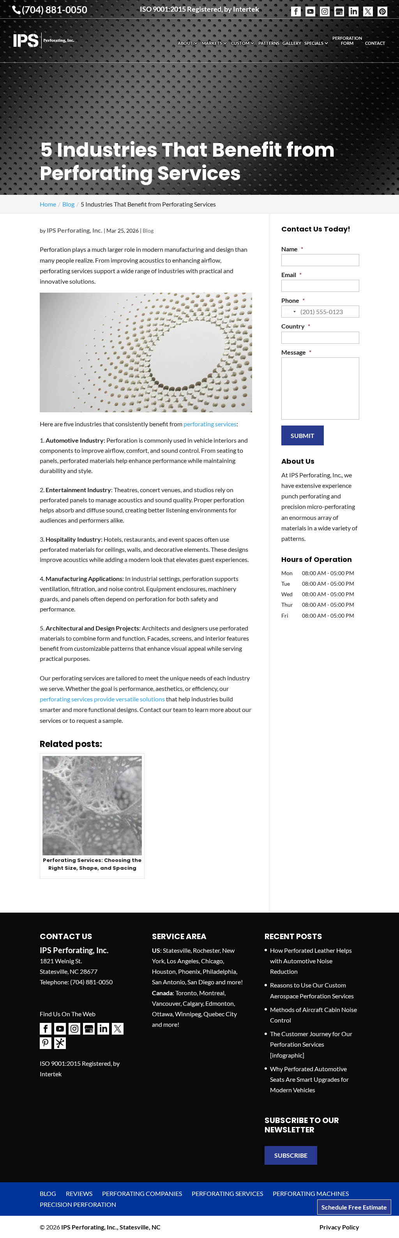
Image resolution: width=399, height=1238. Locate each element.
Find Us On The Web (67, 1013)
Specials (313, 43)
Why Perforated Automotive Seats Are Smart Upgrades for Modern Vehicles (309, 1079)
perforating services (210, 423)
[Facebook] (296, 6)
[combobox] (290, 311)
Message (296, 352)
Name (292, 249)
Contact (375, 43)
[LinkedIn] (353, 6)
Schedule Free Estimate (354, 1207)
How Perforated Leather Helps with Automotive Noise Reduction (311, 961)
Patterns (268, 43)
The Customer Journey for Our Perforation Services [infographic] (311, 1044)
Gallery (291, 43)
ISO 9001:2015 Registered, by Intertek (199, 9)
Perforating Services (227, 1193)
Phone (293, 300)
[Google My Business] (339, 6)
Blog (148, 230)
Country (295, 326)
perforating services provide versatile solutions (102, 699)
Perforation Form (347, 40)
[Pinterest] (382, 6)
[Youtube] (310, 6)
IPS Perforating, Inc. (74, 230)
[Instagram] (325, 6)
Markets (212, 43)
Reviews (79, 1193)
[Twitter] (368, 6)
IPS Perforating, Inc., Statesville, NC (111, 1227)
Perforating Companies (142, 1193)
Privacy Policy (339, 1227)
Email (291, 274)
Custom (240, 43)
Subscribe (290, 1155)
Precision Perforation (78, 1204)
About (185, 43)
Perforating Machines (311, 1193)
